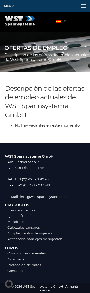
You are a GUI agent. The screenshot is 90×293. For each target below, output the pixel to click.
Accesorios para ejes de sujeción (35, 239)
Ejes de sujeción (21, 210)
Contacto (15, 271)
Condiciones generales (27, 253)
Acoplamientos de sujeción (31, 233)
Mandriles (16, 221)
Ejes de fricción (21, 216)
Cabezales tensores (24, 227)
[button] (9, 284)
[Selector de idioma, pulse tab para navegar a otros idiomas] (61, 21)
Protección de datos (24, 265)
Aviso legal (17, 259)
